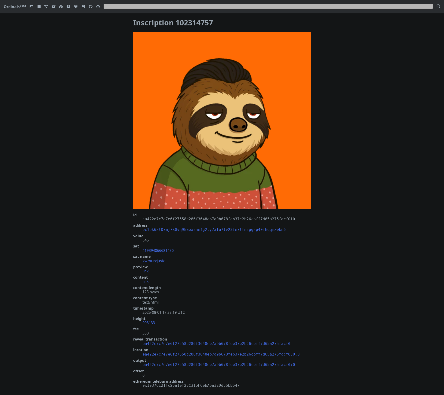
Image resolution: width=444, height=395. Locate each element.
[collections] (46, 7)
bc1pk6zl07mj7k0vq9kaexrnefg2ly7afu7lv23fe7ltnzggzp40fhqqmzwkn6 (214, 229)
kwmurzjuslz (153, 260)
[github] (90, 7)
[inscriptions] (31, 7)
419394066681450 (158, 250)
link (145, 271)
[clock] (68, 7)
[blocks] (61, 7)
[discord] (98, 7)
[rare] (76, 7)
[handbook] (83, 7)
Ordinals (15, 7)
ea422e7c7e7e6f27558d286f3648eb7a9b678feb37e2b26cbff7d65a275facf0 (216, 343)
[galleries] (54, 7)
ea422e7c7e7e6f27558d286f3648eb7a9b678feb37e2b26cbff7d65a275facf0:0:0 (221, 354)
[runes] (39, 7)
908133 (148, 322)
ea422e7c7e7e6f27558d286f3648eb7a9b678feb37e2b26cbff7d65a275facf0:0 (218, 364)
